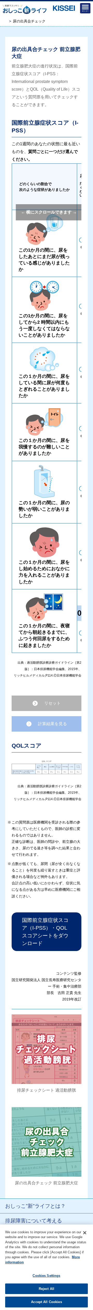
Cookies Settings (46, 1276)
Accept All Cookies (46, 1302)
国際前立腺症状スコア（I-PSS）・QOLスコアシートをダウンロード (45, 931)
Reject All (46, 1289)
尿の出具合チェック (29, 21)
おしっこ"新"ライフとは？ (35, 1206)
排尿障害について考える (33, 1220)
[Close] (84, 1232)
